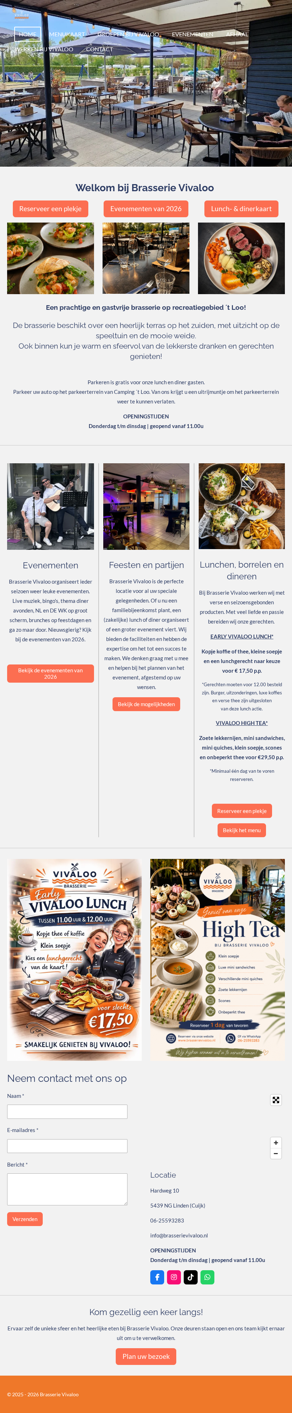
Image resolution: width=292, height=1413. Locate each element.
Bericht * (17, 1164)
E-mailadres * (22, 1130)
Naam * (15, 1096)
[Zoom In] (276, 1142)
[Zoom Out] (276, 1153)
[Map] (217, 1126)
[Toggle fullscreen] (276, 1100)
